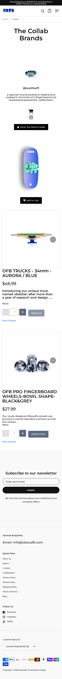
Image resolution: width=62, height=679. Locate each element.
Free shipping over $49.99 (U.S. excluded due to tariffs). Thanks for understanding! (31, 3)
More (5, 303)
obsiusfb (23, 670)
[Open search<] (42, 10)
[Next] (53, 240)
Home (5, 19)
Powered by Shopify (37, 670)
